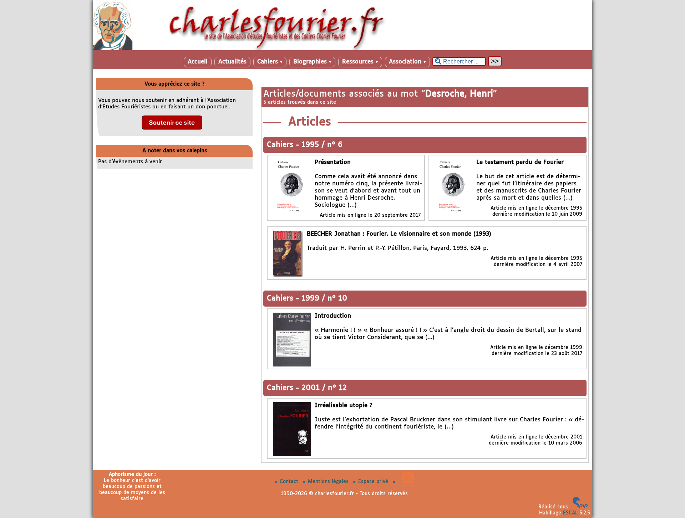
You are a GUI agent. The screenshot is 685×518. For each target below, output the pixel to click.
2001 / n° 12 (324, 388)
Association (407, 62)
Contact (290, 481)
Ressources (360, 62)
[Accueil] (342, 48)
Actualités (232, 62)
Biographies (312, 62)
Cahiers (270, 62)
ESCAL (570, 513)
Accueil (198, 62)
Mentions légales (329, 481)
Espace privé (374, 481)
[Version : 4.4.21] (580, 506)
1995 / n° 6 (321, 145)
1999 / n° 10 (324, 298)
